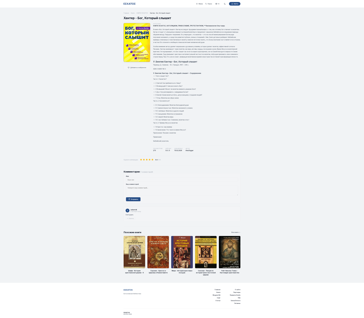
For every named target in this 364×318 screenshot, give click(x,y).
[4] (149, 159)
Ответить (131, 218)
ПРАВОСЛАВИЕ (183, 26)
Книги (133, 13)
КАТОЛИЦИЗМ (172, 26)
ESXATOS (128, 290)
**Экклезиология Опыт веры (214, 26)
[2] (144, 159)
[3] (146, 159)
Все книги (234, 232)
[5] (152, 159)
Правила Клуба (235, 295)
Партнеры (236, 292)
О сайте (237, 289)
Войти (236, 4)
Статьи (217, 300)
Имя (127, 176)
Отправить (134, 199)
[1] (141, 159)
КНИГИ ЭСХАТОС (142, 13)
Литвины (237, 303)
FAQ (239, 298)
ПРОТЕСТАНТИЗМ (196, 26)
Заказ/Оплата (235, 300)
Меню (201, 4)
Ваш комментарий (132, 184)
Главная (126, 13)
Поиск (210, 4)
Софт (218, 298)
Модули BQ (216, 295)
